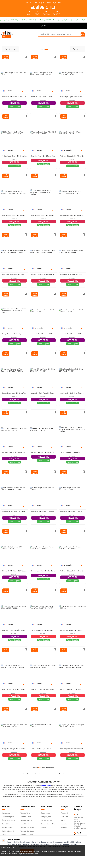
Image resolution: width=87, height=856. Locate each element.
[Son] (63, 773)
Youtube (64, 824)
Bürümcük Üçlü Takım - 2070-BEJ (42, 512)
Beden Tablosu (46, 820)
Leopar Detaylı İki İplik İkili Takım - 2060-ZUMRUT (72, 274)
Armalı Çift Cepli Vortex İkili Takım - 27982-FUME (43, 689)
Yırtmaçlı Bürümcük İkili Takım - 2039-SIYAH (72, 156)
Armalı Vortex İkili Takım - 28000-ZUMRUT (72, 334)
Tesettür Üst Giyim (27, 827)
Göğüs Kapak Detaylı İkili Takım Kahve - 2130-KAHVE (14, 156)
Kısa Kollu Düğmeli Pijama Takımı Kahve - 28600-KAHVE (14, 274)
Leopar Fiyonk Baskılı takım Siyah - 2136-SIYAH (72, 749)
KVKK (4, 835)
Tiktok (63, 820)
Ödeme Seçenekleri (48, 824)
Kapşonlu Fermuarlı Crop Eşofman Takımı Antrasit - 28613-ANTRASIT (14, 334)
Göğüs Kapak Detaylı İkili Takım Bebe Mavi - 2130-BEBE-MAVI (43, 215)
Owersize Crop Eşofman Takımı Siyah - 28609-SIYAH (43, 97)
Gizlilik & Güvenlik (8, 831)
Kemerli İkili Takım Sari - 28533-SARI (72, 630)
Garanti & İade (7, 827)
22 (51, 773)
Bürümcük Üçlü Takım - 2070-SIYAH (14, 97)
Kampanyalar (46, 817)
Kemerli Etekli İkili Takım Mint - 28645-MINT (43, 452)
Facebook (64, 813)
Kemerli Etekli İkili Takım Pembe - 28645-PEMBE (43, 571)
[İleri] (59, 773)
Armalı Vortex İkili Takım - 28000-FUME (43, 334)
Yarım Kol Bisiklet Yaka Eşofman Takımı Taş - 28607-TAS (43, 630)
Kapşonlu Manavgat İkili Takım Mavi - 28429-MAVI (14, 749)
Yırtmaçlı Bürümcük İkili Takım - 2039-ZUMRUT (72, 571)
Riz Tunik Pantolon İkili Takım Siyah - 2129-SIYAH (14, 452)
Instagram (64, 817)
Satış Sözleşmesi (8, 824)
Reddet (66, 844)
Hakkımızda (6, 813)
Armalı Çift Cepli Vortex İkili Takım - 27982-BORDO (14, 630)
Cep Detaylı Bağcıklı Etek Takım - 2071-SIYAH (72, 97)
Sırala (79, 49)
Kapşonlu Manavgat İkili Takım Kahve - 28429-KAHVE (72, 215)
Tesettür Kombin (26, 820)
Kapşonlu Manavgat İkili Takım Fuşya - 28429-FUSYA (14, 393)
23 (55, 773)
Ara (82, 34)
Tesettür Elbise (26, 817)
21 (47, 773)
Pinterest (64, 827)
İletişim (43, 827)
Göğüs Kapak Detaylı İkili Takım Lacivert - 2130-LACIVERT (14, 215)
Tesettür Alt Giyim (27, 835)
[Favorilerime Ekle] (26, 57)
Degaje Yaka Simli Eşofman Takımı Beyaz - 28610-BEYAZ (72, 689)
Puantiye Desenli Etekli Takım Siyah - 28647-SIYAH (43, 156)
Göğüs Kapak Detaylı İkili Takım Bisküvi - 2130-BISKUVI (14, 689)
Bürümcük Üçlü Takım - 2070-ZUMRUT (14, 571)
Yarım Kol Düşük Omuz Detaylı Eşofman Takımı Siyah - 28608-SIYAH (72, 452)
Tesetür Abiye (25, 813)
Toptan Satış (45, 813)
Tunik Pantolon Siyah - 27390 (41, 749)
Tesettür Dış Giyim (27, 831)
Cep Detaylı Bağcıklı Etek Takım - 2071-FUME (72, 393)
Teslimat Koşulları (8, 817)
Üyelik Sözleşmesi (8, 820)
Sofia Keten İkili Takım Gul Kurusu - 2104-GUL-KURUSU (14, 512)
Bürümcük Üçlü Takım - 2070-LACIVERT (72, 512)
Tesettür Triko (25, 824)
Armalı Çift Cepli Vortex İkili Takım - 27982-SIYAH (43, 393)
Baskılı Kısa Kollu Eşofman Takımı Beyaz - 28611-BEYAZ (43, 274)
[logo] (6, 32)
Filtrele (11, 49)
